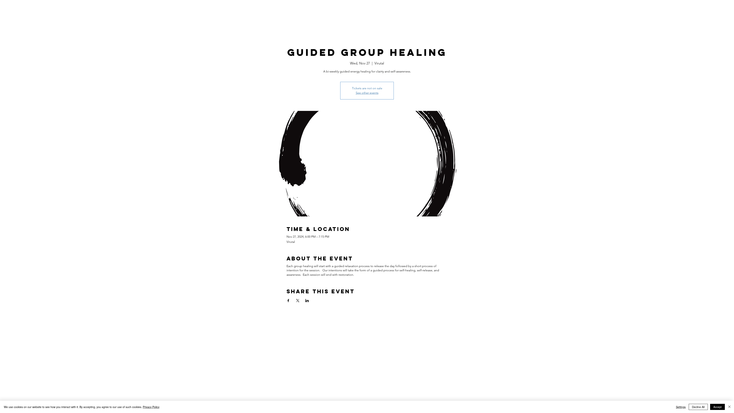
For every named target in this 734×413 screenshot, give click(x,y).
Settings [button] (681, 407)
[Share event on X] (298, 300)
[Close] (729, 407)
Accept (717, 407)
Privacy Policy (151, 407)
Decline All (698, 407)
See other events (367, 93)
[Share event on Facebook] (288, 300)
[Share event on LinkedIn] (307, 300)
